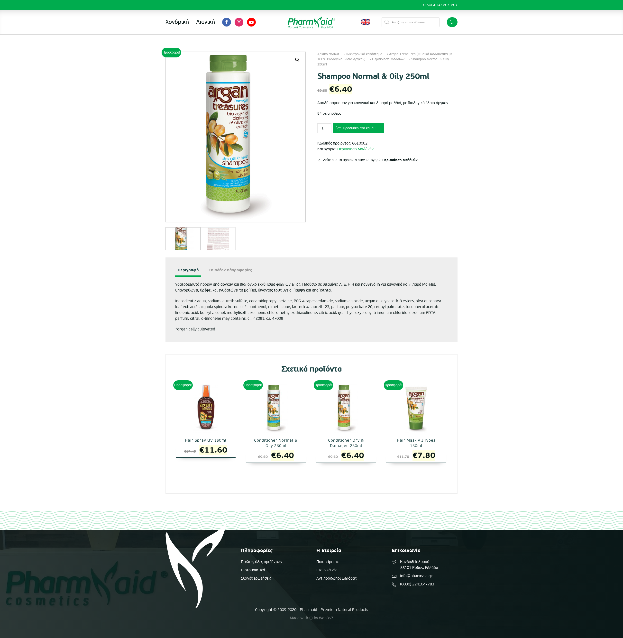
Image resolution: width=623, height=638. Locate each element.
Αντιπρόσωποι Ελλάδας (336, 578)
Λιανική (205, 22)
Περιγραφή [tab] (188, 270)
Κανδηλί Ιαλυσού (414, 561)
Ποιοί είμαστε (327, 561)
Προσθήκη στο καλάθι (359, 128)
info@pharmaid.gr (416, 576)
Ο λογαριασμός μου (440, 5)
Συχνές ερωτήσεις (256, 578)
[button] (297, 59)
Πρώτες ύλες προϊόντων (261, 561)
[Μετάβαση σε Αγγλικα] (365, 22)
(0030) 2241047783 (417, 584)
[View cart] (452, 22)
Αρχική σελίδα (328, 54)
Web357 (326, 618)
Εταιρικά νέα (327, 570)
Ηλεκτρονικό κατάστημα (364, 54)
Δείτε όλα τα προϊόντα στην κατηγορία (370, 160)
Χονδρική (177, 22)
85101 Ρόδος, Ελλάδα (419, 567)
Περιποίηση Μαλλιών (388, 59)
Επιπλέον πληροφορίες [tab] (230, 270)
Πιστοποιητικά (253, 570)
